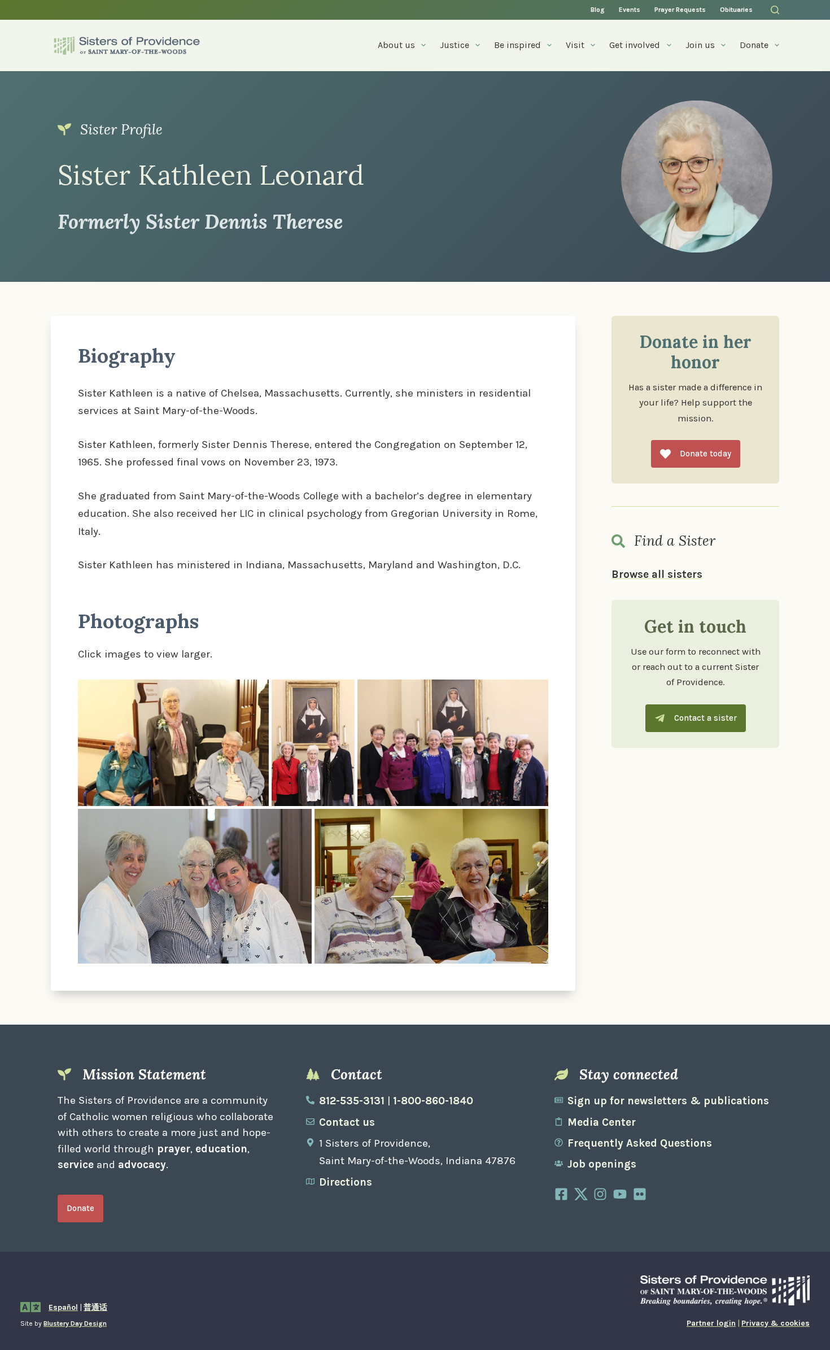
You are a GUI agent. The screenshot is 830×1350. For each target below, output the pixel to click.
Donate (754, 45)
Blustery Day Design (75, 1323)
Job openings (601, 1164)
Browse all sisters (656, 574)
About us (396, 45)
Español (63, 1307)
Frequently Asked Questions (639, 1143)
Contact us (347, 1122)
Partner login (711, 1323)
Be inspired (517, 45)
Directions (345, 1182)
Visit (575, 45)
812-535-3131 (352, 1101)
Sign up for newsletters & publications (668, 1101)
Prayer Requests (680, 10)
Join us (700, 45)
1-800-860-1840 (433, 1101)
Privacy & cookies (775, 1323)
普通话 (95, 1307)
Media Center (601, 1122)
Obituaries (736, 10)
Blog (598, 10)
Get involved (634, 45)
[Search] (775, 10)
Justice (454, 45)
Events (629, 10)
